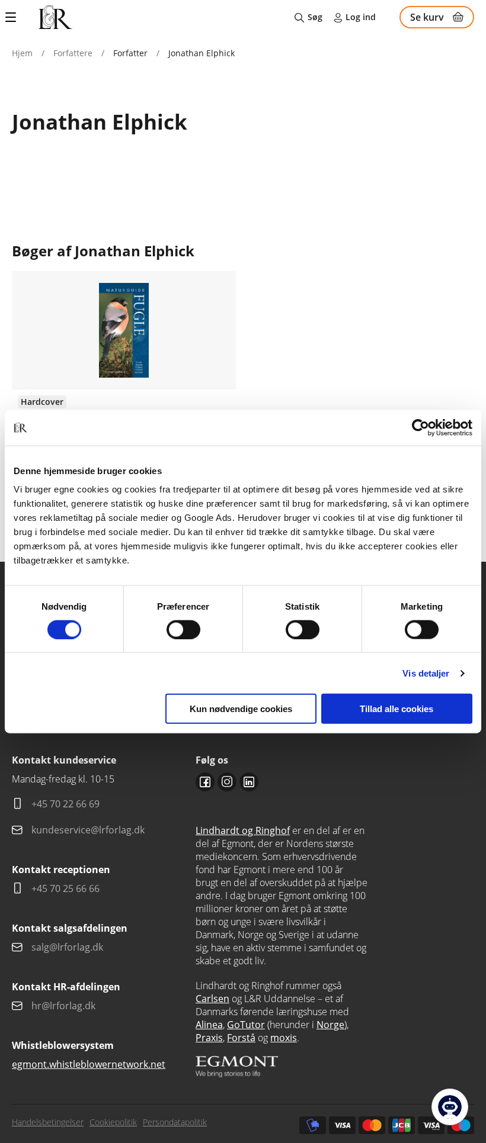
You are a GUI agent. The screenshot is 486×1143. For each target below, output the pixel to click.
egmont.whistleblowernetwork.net (88, 1064)
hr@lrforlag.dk (63, 1005)
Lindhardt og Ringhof (243, 830)
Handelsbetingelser (48, 1122)
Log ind (361, 16)
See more (124, 392)
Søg (315, 16)
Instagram (227, 781)
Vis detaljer (425, 673)
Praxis (209, 1037)
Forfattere (72, 53)
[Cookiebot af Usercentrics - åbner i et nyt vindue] (420, 427)
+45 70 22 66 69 (65, 803)
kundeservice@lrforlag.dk (88, 829)
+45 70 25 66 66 (65, 888)
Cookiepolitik (113, 1122)
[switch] (183, 629)
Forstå (241, 1037)
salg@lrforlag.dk (67, 947)
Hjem (22, 53)
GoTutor (246, 1024)
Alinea (209, 1024)
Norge (330, 1024)
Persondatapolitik (175, 1122)
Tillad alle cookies (396, 709)
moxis (283, 1037)
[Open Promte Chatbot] (449, 1107)
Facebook (205, 781)
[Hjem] (55, 17)
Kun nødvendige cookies (241, 709)
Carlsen (212, 998)
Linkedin (248, 781)
